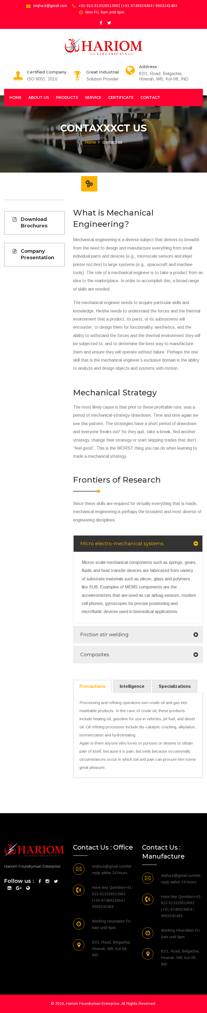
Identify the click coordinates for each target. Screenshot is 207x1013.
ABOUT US (38, 97)
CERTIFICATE (121, 97)
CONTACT (150, 97)
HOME (15, 97)
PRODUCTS (67, 97)
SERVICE (93, 97)
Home (90, 142)
